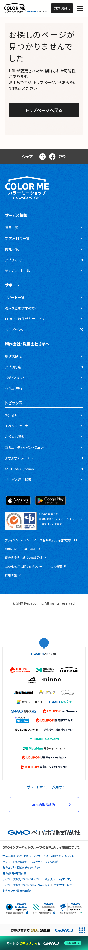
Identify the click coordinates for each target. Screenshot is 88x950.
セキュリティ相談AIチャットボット (21, 867)
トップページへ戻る (44, 110)
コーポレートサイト (34, 786)
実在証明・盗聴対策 (14, 873)
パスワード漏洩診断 (14, 862)
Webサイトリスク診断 (45, 862)
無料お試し (62, 8)
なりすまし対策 (63, 885)
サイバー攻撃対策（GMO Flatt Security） (25, 885)
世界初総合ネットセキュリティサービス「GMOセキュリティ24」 (38, 856)
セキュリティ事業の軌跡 (16, 890)
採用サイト (60, 786)
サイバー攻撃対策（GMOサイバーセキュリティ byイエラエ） (36, 879)
